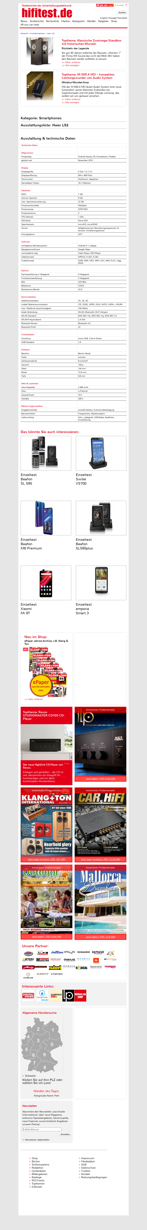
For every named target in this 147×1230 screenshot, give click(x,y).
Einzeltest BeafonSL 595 (29, 479)
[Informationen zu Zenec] (57, 975)
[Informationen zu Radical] (82, 968)
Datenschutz (88, 1167)
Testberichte (37, 21)
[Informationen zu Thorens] (110, 968)
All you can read (30, 24)
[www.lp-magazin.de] (68, 1004)
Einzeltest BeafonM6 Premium (31, 544)
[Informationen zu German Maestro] (42, 961)
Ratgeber (103, 21)
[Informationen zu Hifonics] (84, 961)
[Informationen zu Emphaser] (98, 953)
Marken (65, 21)
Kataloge (37, 1177)
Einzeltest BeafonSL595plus (84, 544)
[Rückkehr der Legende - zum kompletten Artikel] (41, 53)
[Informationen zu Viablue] (28, 975)
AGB (84, 1164)
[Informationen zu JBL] (96, 961)
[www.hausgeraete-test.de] (42, 1004)
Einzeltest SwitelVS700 (84, 479)
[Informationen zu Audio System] (42, 953)
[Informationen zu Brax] (69, 953)
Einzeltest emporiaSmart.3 (84, 608)
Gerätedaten (39, 1171)
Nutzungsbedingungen (94, 1177)
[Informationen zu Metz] (28, 968)
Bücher (36, 1161)
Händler (91, 21)
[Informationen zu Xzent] (42, 975)
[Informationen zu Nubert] (55, 968)
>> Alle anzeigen (70, 65)
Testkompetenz (40, 1164)
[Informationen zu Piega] (69, 968)
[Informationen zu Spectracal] (96, 968)
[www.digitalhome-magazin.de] (28, 1004)
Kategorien (78, 21)
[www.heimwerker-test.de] (56, 1004)
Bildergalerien (39, 1174)
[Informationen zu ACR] (28, 953)
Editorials (37, 1187)
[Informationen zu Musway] (40, 968)
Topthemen (38, 1183)
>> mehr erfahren (33, 699)
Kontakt (85, 1174)
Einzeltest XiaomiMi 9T (29, 608)
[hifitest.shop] (80, 1004)
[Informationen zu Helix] (69, 961)
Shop (114, 21)
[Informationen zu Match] (110, 961)
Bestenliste (52, 21)
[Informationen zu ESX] (110, 953)
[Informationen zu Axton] (57, 953)
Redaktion (37, 1167)
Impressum (87, 1158)
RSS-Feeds (38, 1180)
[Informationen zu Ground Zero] (55, 961)
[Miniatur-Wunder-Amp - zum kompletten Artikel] (41, 88)
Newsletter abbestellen (37, 1139)
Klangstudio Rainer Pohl (46, 1095)
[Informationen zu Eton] (28, 961)
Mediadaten (88, 1161)
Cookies (85, 1171)
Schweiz (30, 1076)
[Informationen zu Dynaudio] (84, 953)
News (24, 21)
